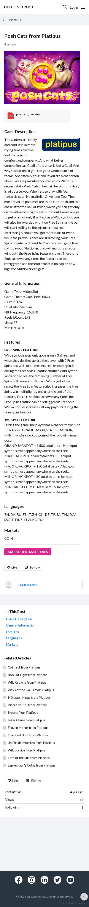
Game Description (20, 131)
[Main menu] (83, 7)
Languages (14, 506)
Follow (35, 567)
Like (14, 567)
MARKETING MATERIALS (27, 552)
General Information (22, 283)
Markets (11, 530)
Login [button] (74, 7)
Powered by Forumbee (72, 903)
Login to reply (28, 584)
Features (12, 342)
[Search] (65, 7)
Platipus (15, 20)
